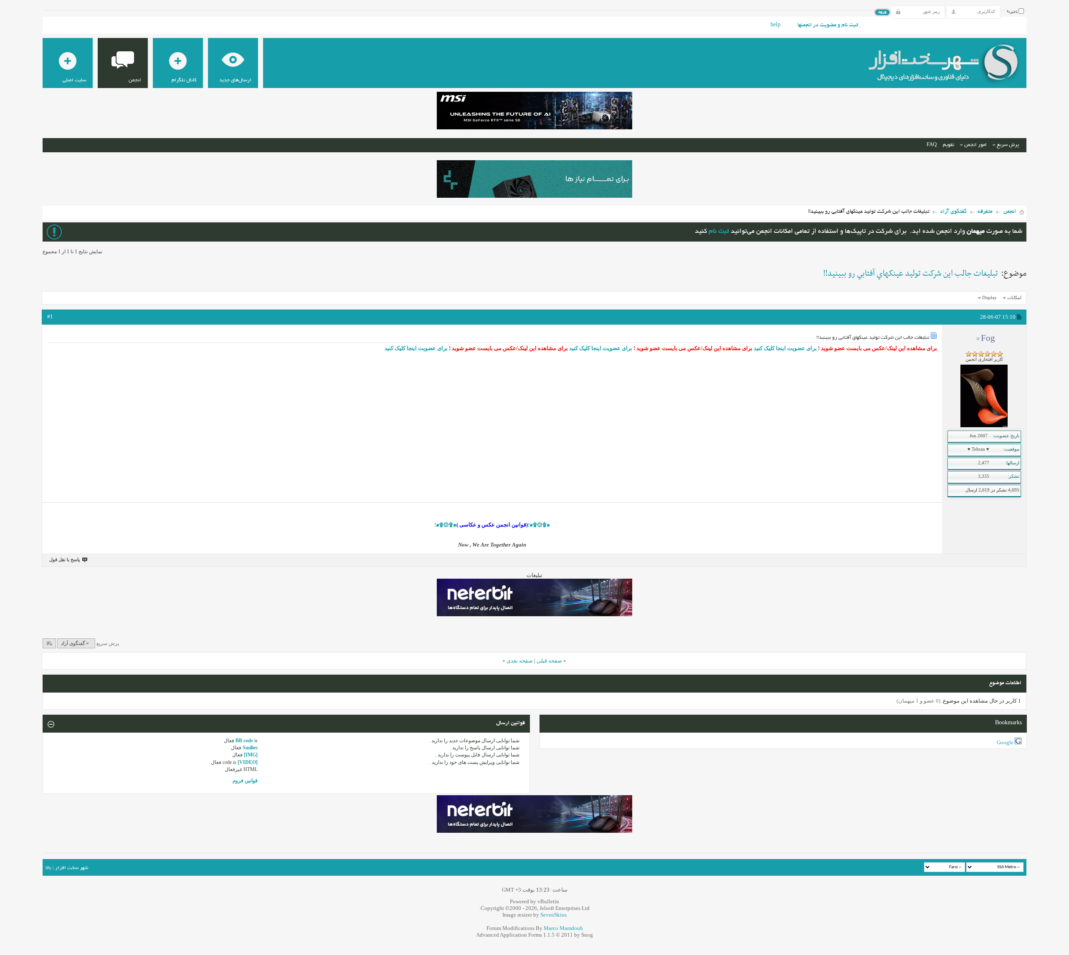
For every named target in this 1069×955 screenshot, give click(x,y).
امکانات (1014, 297)
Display (989, 297)
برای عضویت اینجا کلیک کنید (784, 348)
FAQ (932, 145)
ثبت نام (719, 231)
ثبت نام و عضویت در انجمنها (828, 25)
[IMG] (251, 755)
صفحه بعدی (520, 661)
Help (775, 25)
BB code (244, 740)
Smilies (250, 748)
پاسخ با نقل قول (64, 559)
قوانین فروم (245, 781)
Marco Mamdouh (563, 928)
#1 (50, 316)
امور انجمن (975, 145)
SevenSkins (553, 915)
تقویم (948, 145)
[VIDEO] (248, 762)
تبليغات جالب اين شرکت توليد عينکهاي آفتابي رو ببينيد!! (910, 274)
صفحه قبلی (549, 661)
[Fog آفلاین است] (984, 425)
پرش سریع (1008, 145)
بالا (49, 643)
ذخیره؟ (1012, 12)
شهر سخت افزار (71, 868)
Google (1005, 742)
